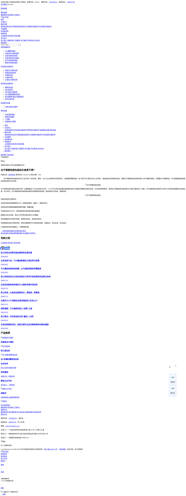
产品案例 (8, 137)
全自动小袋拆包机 (11, 79)
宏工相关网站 (5, 405)
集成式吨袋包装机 (11, 62)
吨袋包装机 (29, 412)
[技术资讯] (11, 175)
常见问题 (17, 36)
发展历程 (10, 40)
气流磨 (7, 119)
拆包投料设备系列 (7, 66)
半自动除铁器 (9, 114)
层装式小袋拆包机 (11, 70)
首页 (6, 125)
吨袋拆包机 (9, 75)
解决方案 (8, 132)
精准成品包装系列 (20, 26)
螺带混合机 (9, 87)
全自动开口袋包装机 (12, 53)
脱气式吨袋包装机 (11, 60)
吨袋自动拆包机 (10, 72)
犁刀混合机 (9, 90)
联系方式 (4, 414)
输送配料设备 (5, 103)
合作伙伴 (37, 40)
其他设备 (4, 110)
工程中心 (17, 15)
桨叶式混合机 (9, 99)
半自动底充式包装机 (12, 58)
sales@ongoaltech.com (12, 426)
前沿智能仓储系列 (45, 26)
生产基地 (24, 40)
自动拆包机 (37, 412)
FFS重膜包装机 (10, 51)
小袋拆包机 (9, 77)
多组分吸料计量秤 (11, 107)
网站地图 (62, 449)
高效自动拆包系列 (7, 26)
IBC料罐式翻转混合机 (12, 94)
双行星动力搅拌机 (11, 92)
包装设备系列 (5, 47)
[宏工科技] (93, 17)
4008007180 (71, 2)
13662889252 (53, 2)
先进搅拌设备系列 (32, 26)
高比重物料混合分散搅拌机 (14, 97)
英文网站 (10, 15)
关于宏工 (8, 146)
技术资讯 (10, 36)
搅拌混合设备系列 (7, 83)
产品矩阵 (17, 40)
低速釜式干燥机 (10, 121)
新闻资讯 (8, 141)
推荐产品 (4, 410)
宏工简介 (4, 40)
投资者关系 (8, 139)
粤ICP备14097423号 (50, 449)
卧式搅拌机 (13, 412)
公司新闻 (4, 36)
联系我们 (8, 151)
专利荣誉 (30, 40)
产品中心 (8, 128)
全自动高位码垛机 (11, 55)
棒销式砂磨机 (9, 117)
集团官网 (4, 15)
